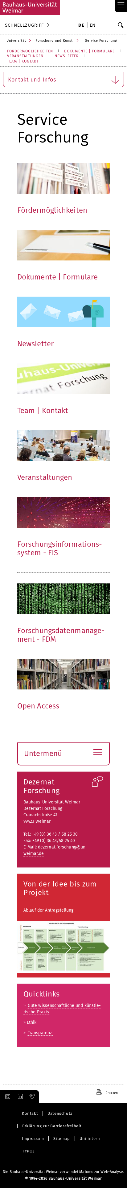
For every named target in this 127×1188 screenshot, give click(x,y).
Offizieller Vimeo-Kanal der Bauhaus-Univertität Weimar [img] (32, 1096)
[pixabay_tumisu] (63, 312)
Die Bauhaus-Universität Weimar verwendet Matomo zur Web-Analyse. (63, 1172)
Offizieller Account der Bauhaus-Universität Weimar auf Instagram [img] (6, 1096)
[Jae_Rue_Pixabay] (63, 598)
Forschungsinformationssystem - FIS (59, 548)
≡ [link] (121, 5)
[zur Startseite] (30, 7)
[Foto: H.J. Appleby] (63, 178)
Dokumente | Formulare (57, 277)
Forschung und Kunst (54, 41)
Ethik (32, 1022)
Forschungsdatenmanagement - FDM (60, 634)
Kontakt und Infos (32, 79)
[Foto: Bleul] (63, 512)
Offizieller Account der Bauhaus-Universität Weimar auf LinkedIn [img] (19, 1096)
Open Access (38, 706)
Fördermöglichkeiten (52, 210)
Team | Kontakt (42, 410)
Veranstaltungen (44, 477)
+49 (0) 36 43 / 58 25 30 (55, 834)
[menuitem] (81, 25)
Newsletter (35, 344)
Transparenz (40, 1032)
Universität (16, 41)
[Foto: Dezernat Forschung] (63, 445)
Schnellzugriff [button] (24, 25)
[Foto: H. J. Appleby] (63, 378)
